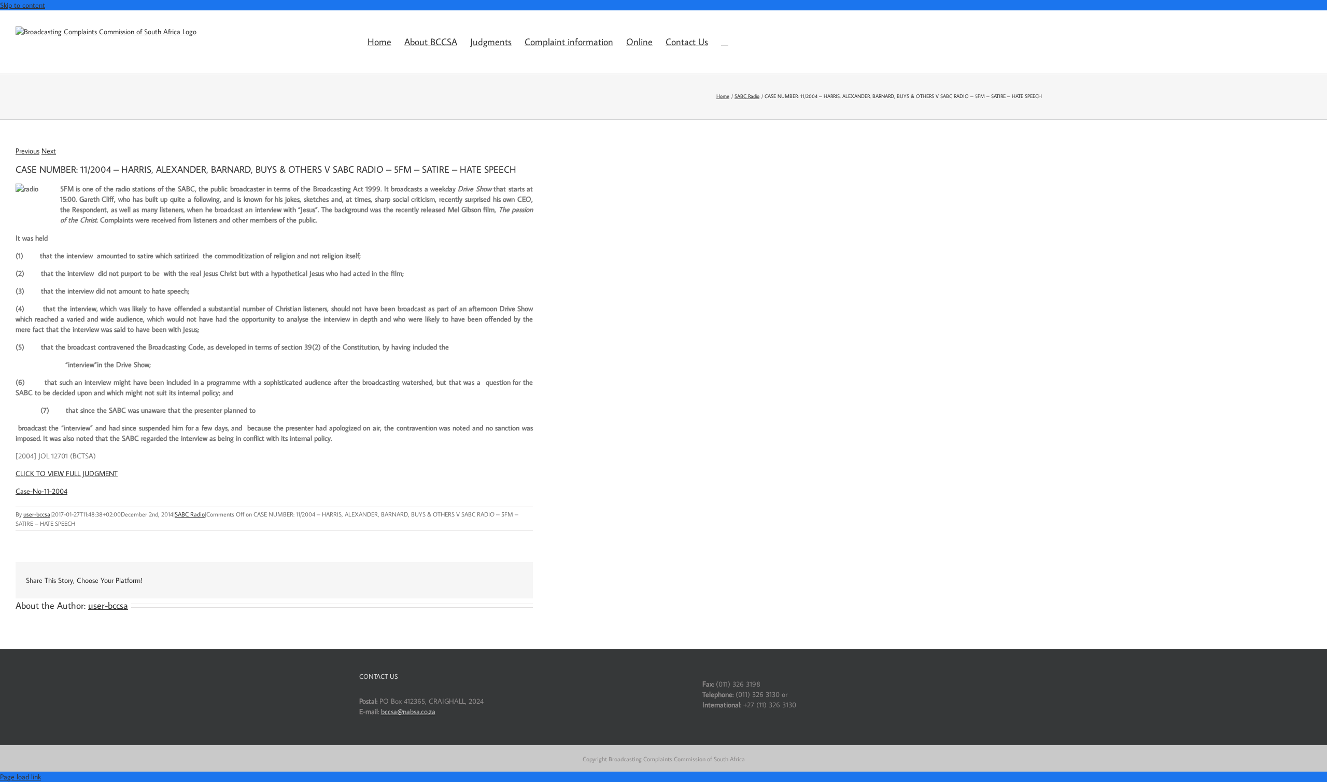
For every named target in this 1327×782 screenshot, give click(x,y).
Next (48, 151)
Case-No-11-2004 (41, 491)
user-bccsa (36, 514)
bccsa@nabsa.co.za (408, 711)
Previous (27, 151)
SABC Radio (190, 514)
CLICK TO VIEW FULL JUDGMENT (67, 473)
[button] (724, 42)
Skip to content (22, 5)
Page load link (20, 776)
